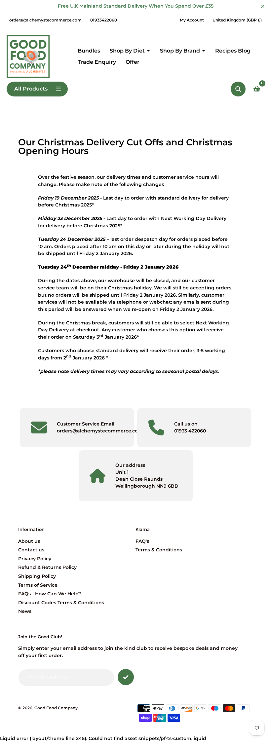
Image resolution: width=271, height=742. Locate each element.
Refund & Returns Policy (47, 567)
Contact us (31, 550)
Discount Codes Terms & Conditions (61, 603)
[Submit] (126, 677)
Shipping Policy (37, 576)
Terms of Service (38, 585)
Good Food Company (56, 708)
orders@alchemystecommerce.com (45, 20)
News (24, 611)
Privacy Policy (34, 559)
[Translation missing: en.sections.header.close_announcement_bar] (262, 6)
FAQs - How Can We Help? (49, 594)
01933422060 (103, 20)
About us (29, 541)
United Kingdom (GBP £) (237, 20)
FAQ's (142, 541)
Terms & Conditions (159, 550)
